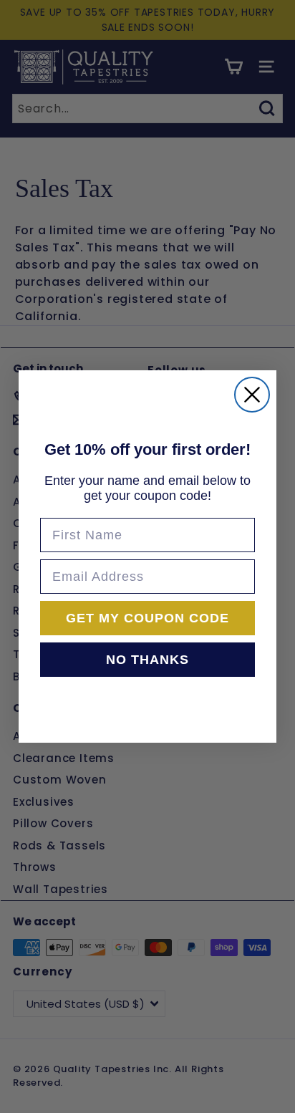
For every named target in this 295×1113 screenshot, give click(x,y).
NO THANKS (147, 659)
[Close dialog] (252, 394)
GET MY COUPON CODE (147, 618)
